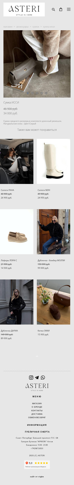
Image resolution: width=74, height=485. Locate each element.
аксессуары (22, 26)
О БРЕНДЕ (37, 407)
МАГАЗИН (37, 403)
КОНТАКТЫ (37, 411)
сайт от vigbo (37, 477)
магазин (7, 26)
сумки (36, 26)
